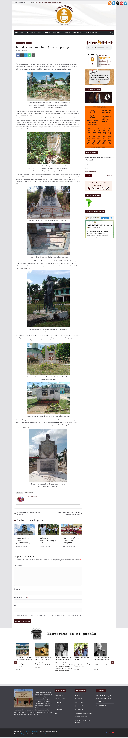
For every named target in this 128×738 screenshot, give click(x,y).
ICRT (56, 713)
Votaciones (110, 175)
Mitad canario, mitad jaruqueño (42, 658)
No (87, 168)
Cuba (39, 33)
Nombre (17, 589)
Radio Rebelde (59, 709)
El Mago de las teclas (101, 657)
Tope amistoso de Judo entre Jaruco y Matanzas (28, 513)
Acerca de (19, 492)
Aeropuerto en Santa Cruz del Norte (83, 658)
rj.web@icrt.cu (101, 705)
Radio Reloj (58, 706)
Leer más (18, 667)
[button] (61, 33)
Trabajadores (79, 709)
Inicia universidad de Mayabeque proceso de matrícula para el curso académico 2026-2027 (51, 3)
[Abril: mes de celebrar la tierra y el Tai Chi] (48, 525)
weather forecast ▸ (99, 147)
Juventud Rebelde (80, 706)
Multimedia (56, 33)
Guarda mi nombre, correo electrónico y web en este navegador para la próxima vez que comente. (49, 615)
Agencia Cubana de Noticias (83, 713)
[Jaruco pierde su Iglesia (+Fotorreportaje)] (24, 525)
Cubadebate (78, 699)
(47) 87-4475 (101, 702)
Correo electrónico (21, 597)
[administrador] (20, 498)
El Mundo (46, 33)
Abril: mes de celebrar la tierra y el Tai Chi (48, 540)
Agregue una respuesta (90, 171)
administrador (32, 51)
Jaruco (22, 33)
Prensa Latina (79, 702)
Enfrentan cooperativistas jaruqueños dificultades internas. (67, 513)
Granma (77, 695)
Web (15, 606)
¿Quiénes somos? (91, 33)
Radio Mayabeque (60, 699)
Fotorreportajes (21, 43)
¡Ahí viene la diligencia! (23, 657)
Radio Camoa (58, 702)
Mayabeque (31, 33)
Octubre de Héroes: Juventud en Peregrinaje (71, 540)
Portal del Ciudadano (81, 717)
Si (87, 165)
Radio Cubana (59, 695)
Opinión (67, 33)
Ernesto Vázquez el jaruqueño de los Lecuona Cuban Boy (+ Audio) (63, 659)
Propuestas (77, 33)
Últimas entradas (28, 492)
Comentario (18, 565)
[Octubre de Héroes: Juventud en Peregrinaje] (71, 525)
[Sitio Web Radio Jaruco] (64, 6)
